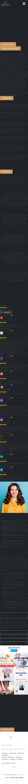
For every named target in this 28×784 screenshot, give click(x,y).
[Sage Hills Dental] (5, 3)
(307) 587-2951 (7, 745)
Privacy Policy (20, 774)
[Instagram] (15, 767)
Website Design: (14, 777)
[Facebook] (13, 767)
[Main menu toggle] (23, 3)
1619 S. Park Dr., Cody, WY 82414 (13, 749)
